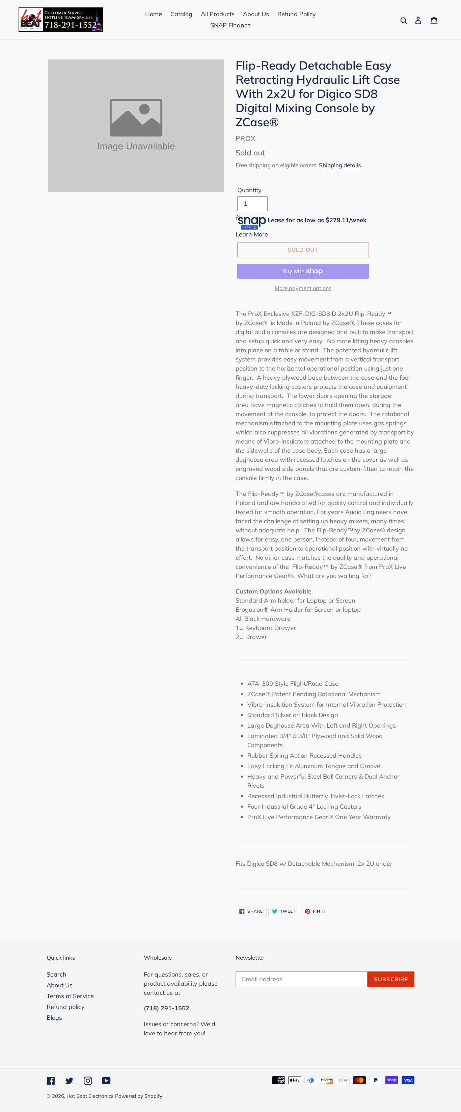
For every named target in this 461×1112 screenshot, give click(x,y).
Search (56, 974)
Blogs (54, 1017)
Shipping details (340, 165)
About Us (60, 985)
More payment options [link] (303, 288)
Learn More (252, 234)
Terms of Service (70, 996)
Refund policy (66, 1007)
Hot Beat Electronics (89, 1096)
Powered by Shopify (138, 1096)
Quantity (249, 190)
